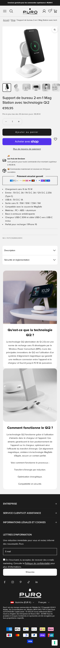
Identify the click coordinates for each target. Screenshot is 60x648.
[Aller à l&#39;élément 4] (36, 87)
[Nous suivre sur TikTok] (28, 582)
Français (42, 602)
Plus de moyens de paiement (27, 149)
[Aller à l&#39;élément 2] (16, 87)
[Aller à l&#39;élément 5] (46, 87)
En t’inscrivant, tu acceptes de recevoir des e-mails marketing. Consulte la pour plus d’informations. (29, 563)
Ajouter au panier (26, 132)
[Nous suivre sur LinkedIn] (36, 582)
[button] (55, 139)
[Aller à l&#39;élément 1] (6, 87)
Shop (13, 20)
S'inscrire (30, 572)
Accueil (6, 20)
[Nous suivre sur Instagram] (12, 582)
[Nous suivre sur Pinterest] (20, 582)
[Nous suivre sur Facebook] (4, 582)
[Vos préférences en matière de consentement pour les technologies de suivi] (55, 643)
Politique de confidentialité (37, 563)
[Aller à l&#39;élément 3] (26, 87)
